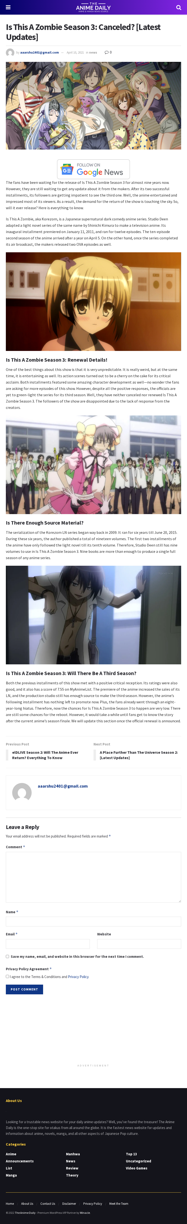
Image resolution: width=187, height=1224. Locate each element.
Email (12, 934)
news (93, 52)
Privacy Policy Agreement (29, 969)
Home (10, 1204)
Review (72, 1168)
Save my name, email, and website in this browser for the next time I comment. (77, 956)
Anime (11, 1154)
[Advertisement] (93, 1029)
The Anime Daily (25, 1213)
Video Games (136, 1168)
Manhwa (73, 1154)
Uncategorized (138, 1161)
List (9, 1168)
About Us (27, 1204)
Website (104, 934)
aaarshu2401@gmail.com (39, 52)
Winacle (85, 1213)
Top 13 (131, 1154)
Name (12, 912)
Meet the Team (118, 1204)
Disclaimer (69, 1204)
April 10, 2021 (75, 52)
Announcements (20, 1161)
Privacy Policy (78, 976)
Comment (15, 847)
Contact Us (47, 1204)
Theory (72, 1175)
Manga (11, 1175)
